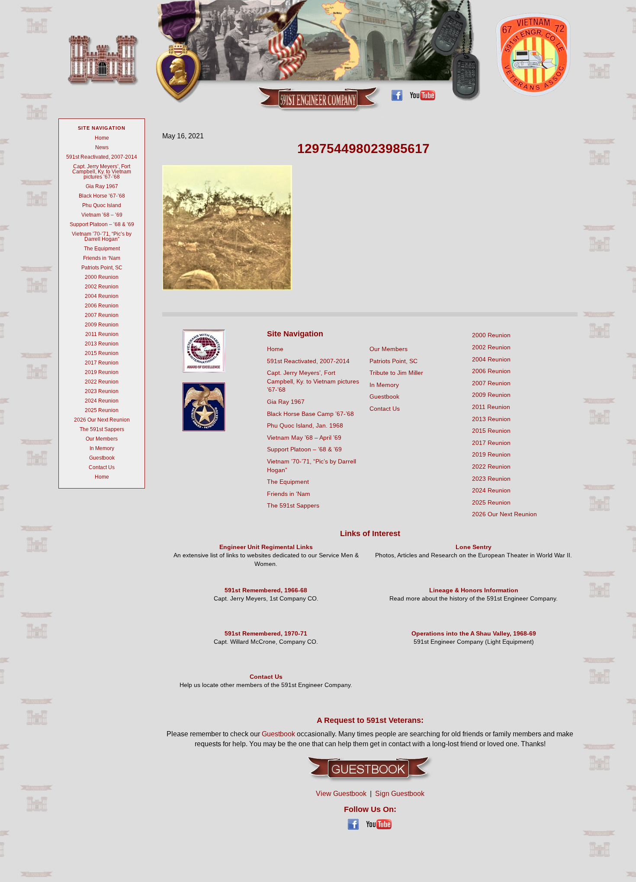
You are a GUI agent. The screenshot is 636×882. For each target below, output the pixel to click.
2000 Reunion (102, 277)
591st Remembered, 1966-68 (266, 590)
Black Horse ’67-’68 (102, 196)
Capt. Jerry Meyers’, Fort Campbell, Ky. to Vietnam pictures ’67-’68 (101, 171)
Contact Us (102, 467)
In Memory (102, 448)
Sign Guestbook (399, 793)
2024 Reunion (102, 401)
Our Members (102, 439)
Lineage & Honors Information (473, 590)
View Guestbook (341, 793)
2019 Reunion (102, 372)
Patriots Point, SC (101, 268)
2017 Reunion (102, 363)
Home (102, 138)
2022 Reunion (102, 382)
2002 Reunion (102, 287)
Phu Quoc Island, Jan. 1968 (305, 425)
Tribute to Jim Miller (396, 372)
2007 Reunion (102, 315)
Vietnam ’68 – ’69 (101, 215)
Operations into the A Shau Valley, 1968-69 (473, 633)
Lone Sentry (473, 546)
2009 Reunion (102, 325)
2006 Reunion (102, 306)
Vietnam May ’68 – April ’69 (304, 437)
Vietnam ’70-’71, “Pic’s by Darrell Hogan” (102, 236)
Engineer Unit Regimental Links (266, 546)
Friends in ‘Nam (101, 258)
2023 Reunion (102, 391)
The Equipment (102, 249)
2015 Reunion (102, 353)
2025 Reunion (102, 410)
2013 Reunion (102, 344)
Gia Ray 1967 (102, 186)
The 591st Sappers (102, 429)
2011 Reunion (102, 334)
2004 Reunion (102, 296)
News (102, 147)
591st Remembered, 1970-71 (266, 633)
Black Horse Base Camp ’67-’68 (310, 413)
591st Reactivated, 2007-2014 (101, 157)
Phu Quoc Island (101, 205)
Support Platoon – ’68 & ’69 (102, 224)
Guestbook (102, 458)
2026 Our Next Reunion (102, 420)
